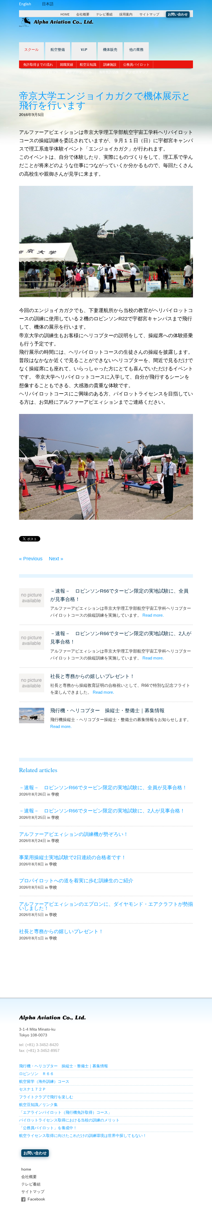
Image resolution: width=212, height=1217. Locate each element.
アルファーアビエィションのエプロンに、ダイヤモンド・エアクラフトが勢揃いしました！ (106, 906)
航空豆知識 (88, 65)
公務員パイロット (136, 65)
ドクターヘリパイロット (40, 72)
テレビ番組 (104, 14)
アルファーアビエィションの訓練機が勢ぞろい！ (73, 834)
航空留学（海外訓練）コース (44, 1081)
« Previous (31, 558)
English (25, 4)
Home (65, 14)
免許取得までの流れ (38, 65)
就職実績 (66, 65)
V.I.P (84, 49)
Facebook (36, 1199)
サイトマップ (149, 14)
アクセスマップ (137, 72)
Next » (56, 558)
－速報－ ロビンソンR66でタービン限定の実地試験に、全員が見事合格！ (103, 787)
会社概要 (82, 14)
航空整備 (58, 49)
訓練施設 (109, 65)
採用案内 (125, 14)
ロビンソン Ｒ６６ (36, 1074)
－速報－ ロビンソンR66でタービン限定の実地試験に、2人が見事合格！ (102, 811)
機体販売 (110, 49)
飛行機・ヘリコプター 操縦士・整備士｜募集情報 (107, 710)
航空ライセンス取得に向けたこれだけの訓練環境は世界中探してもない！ (83, 1136)
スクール (31, 49)
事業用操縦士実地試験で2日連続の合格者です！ (72, 857)
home (26, 1169)
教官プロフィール (78, 72)
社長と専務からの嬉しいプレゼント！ (92, 676)
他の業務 (136, 49)
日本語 (48, 4)
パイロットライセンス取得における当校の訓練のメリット (69, 1120)
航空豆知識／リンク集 (38, 1105)
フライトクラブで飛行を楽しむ (46, 1097)
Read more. (153, 615)
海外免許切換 (109, 72)
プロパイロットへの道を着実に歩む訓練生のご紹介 (76, 880)
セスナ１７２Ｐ (32, 1089)
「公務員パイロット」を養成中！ (48, 1128)
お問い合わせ (178, 14)
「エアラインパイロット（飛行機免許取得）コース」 (65, 1112)
